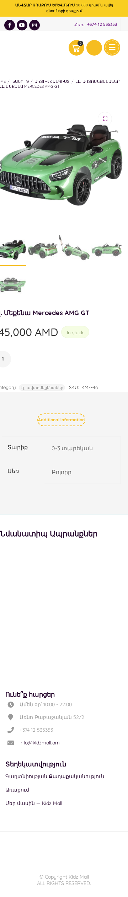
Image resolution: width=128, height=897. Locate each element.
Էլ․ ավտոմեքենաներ (97, 81)
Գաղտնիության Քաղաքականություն (54, 776)
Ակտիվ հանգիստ (52, 81)
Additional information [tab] (61, 419)
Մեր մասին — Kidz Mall (33, 803)
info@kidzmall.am (40, 742)
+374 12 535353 (102, 24)
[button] (105, 119)
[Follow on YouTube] (22, 25)
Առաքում (17, 790)
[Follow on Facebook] (9, 25)
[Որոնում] (94, 48)
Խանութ (20, 81)
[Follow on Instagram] (34, 25)
